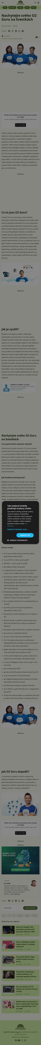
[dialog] (20, 522)
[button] (20, 529)
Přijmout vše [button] (25, 535)
